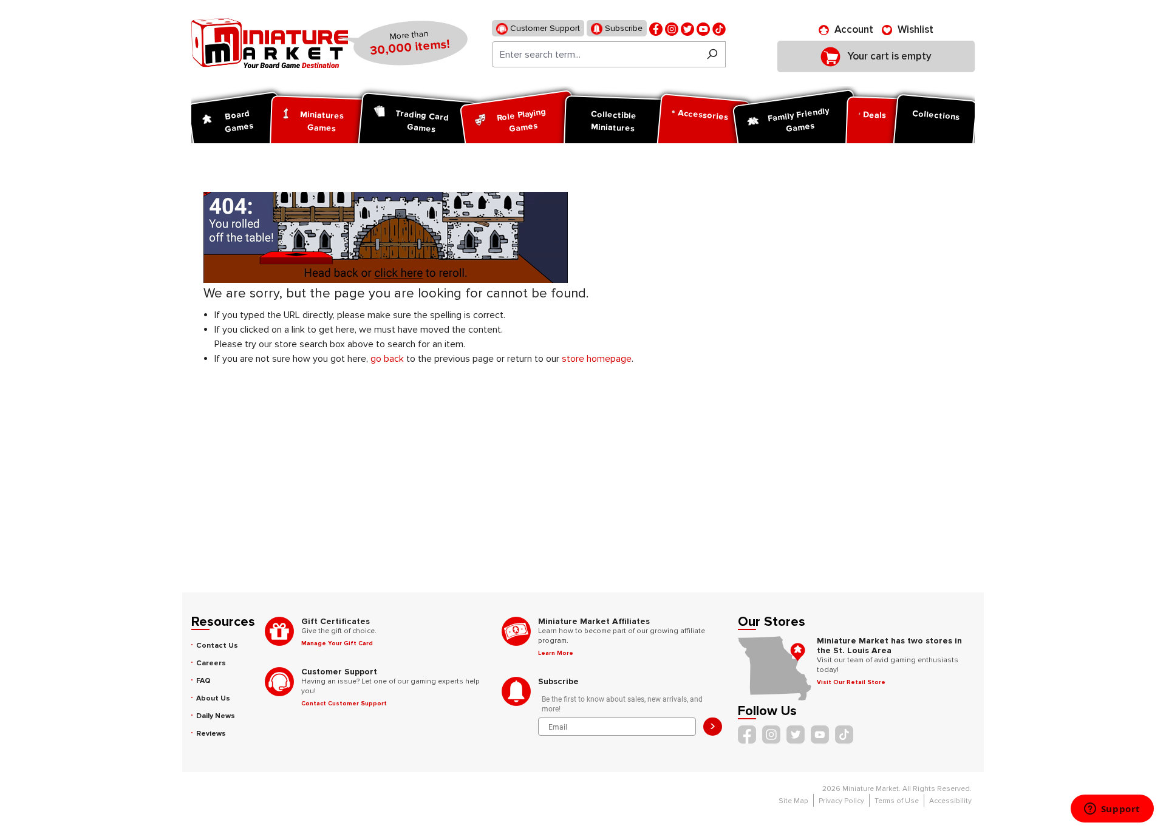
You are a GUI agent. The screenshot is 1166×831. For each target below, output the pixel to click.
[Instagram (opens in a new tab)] (671, 28)
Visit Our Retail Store (851, 682)
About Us (213, 698)
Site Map (793, 801)
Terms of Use (896, 801)
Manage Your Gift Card (337, 643)
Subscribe (622, 28)
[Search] (712, 54)
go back (387, 359)
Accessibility (950, 801)
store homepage (597, 359)
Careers (211, 663)
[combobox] (595, 54)
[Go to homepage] (269, 43)
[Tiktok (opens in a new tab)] (719, 28)
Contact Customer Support (344, 703)
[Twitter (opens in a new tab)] (687, 28)
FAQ (203, 680)
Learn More (555, 653)
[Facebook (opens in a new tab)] (656, 28)
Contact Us (217, 645)
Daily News (215, 716)
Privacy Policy (841, 801)
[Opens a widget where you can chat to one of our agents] (1112, 810)
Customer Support (544, 28)
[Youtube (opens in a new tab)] (703, 28)
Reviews (211, 733)
